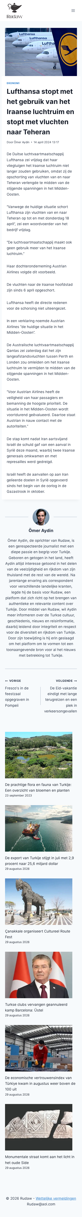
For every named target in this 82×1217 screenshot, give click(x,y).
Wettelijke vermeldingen (56, 1198)
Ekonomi (13, 83)
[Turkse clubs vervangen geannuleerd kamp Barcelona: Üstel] (41, 975)
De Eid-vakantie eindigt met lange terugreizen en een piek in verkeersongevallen (60, 696)
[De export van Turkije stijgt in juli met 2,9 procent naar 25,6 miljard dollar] (41, 828)
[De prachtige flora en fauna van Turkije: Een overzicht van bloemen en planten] (41, 755)
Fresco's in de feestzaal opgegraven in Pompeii (17, 693)
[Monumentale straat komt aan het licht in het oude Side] (41, 1127)
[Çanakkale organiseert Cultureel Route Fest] (41, 901)
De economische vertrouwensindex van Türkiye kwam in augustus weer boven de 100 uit (40, 1083)
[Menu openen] (73, 10)
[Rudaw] (14, 10)
